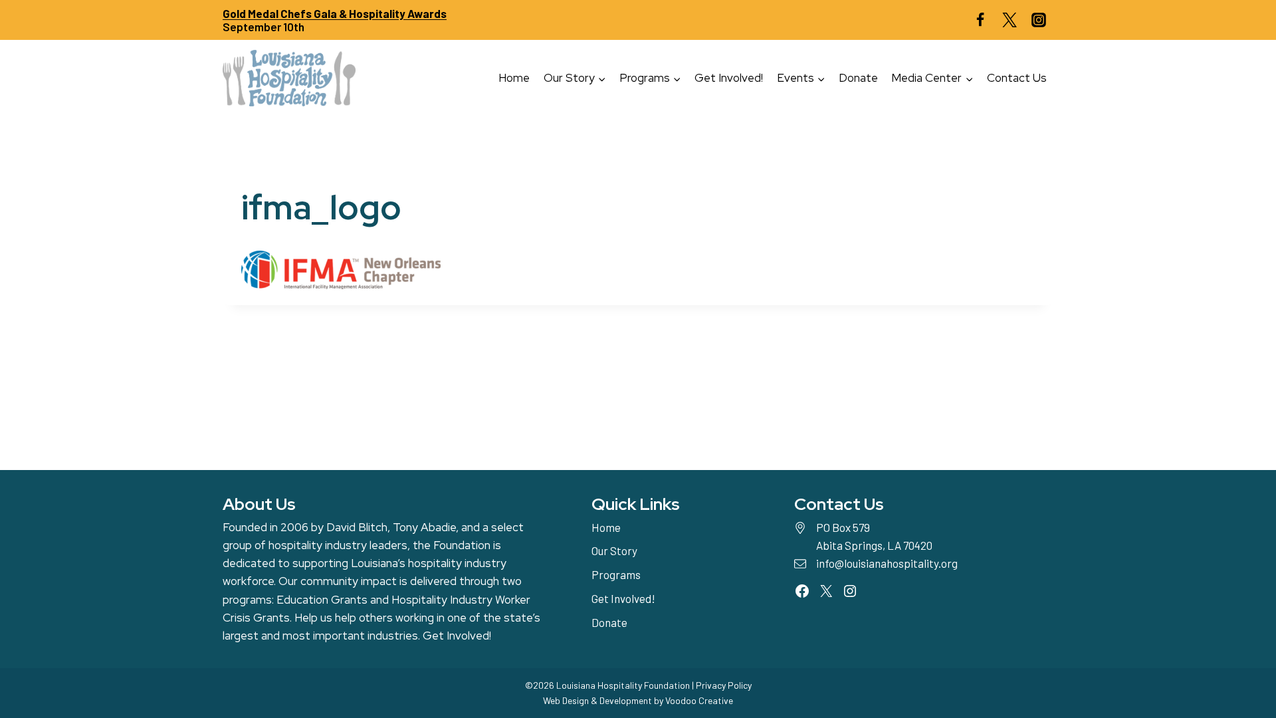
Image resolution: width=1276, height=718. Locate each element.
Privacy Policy (724, 685)
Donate (858, 77)
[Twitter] (1009, 20)
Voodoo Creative (699, 700)
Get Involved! (728, 77)
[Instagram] (1038, 20)
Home (514, 77)
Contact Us (1017, 77)
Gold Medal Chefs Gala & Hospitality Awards (335, 13)
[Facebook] (980, 20)
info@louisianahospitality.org (887, 563)
